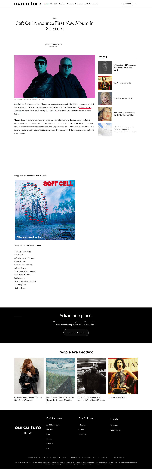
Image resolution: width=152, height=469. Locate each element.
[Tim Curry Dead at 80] (105, 83)
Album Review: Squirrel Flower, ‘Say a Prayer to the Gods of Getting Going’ (60, 400)
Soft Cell (17, 104)
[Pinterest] (56, 38)
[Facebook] (51, 38)
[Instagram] (26, 433)
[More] (70, 38)
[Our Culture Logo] (27, 3)
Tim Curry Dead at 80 (122, 83)
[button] (136, 4)
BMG (54, 110)
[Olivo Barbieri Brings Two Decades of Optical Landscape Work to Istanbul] (105, 129)
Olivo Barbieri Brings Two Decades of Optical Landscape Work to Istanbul (125, 129)
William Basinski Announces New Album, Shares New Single (125, 67)
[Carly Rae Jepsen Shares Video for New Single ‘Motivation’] (29, 376)
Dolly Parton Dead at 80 (123, 98)
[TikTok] (30, 433)
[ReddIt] (61, 38)
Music (54, 18)
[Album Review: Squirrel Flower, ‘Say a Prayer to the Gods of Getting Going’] (60, 376)
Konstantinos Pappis (54, 44)
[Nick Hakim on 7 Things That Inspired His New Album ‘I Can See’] (91, 376)
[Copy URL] (65, 38)
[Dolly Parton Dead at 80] (105, 98)
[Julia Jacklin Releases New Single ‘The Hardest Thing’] (105, 114)
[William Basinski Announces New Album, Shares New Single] (105, 67)
